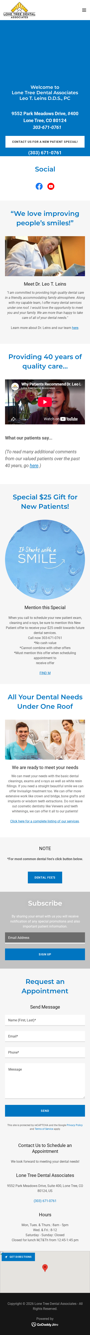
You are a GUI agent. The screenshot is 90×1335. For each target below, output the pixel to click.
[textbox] (45, 937)
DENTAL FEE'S (45, 877)
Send (45, 1110)
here (75, 328)
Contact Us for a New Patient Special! (45, 141)
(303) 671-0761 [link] (45, 152)
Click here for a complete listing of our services (44, 821)
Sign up (45, 954)
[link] (19, 10)
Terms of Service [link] (44, 1129)
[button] (84, 10)
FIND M (45, 673)
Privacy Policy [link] (75, 1125)
